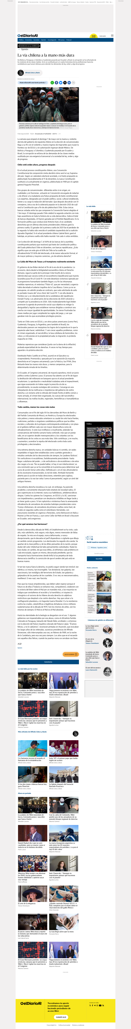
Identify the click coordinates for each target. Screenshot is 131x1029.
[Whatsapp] (52, 82)
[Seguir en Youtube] (100, 1005)
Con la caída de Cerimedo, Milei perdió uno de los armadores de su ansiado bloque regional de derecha (63, 817)
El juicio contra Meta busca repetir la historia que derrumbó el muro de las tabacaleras (32, 933)
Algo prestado (113, 2)
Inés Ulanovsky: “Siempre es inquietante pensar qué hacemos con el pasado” (62, 720)
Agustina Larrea (53, 725)
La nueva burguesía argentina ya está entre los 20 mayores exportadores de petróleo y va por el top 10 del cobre (63, 846)
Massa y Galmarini (80, 2)
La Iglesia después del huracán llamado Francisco (61, 785)
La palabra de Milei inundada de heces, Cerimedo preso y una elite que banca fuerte (31, 692)
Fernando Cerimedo (54, 2)
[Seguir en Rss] (103, 1005)
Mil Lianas (61, 40)
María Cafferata (22, 882)
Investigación (52, 40)
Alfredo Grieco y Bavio (32, 72)
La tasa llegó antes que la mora (61, 931)
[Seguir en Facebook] (92, 1005)
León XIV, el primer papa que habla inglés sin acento (63, 759)
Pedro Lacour (22, 849)
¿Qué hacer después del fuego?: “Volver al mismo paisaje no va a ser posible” (91, 598)
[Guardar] (73, 82)
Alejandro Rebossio (54, 697)
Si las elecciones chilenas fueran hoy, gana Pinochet (32, 785)
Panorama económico (33, 2)
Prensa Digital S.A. (51, 1025)
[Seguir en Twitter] (90, 1005)
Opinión (43, 40)
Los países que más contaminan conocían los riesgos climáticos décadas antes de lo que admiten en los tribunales (91, 609)
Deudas (87, 2)
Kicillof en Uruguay (72, 2)
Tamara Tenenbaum (24, 906)
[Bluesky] (60, 82)
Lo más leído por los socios (27, 669)
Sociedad (36, 40)
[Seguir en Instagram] (97, 1005)
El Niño (107, 2)
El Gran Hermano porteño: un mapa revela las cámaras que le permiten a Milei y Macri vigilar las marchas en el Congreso (32, 721)
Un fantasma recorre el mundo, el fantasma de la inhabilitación (31, 759)
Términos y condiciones (78, 1025)
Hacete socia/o (94, 36)
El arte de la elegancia (26, 903)
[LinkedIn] (69, 82)
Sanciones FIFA (93, 2)
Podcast (69, 40)
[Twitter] (65, 82)
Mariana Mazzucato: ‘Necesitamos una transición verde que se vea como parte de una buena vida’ (92, 576)
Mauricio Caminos (23, 727)
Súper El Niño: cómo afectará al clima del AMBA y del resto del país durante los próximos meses (91, 587)
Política (21, 40)
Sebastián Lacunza (23, 697)
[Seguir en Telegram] (95, 1005)
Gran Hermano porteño (44, 2)
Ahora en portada (24, 793)
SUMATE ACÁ (61, 1017)
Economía (28, 40)
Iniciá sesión (103, 36)
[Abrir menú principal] (112, 35)
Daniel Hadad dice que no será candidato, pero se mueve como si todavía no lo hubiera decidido (31, 845)
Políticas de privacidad (64, 1025)
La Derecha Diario (63, 2)
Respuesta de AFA (101, 2)
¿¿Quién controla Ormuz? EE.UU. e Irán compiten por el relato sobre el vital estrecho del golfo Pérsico (63, 905)
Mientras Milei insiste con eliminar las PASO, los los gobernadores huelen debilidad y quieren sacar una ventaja (31, 876)
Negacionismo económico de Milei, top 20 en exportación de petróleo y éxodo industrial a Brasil (63, 692)
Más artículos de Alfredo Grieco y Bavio (32, 732)
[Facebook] (56, 82)
